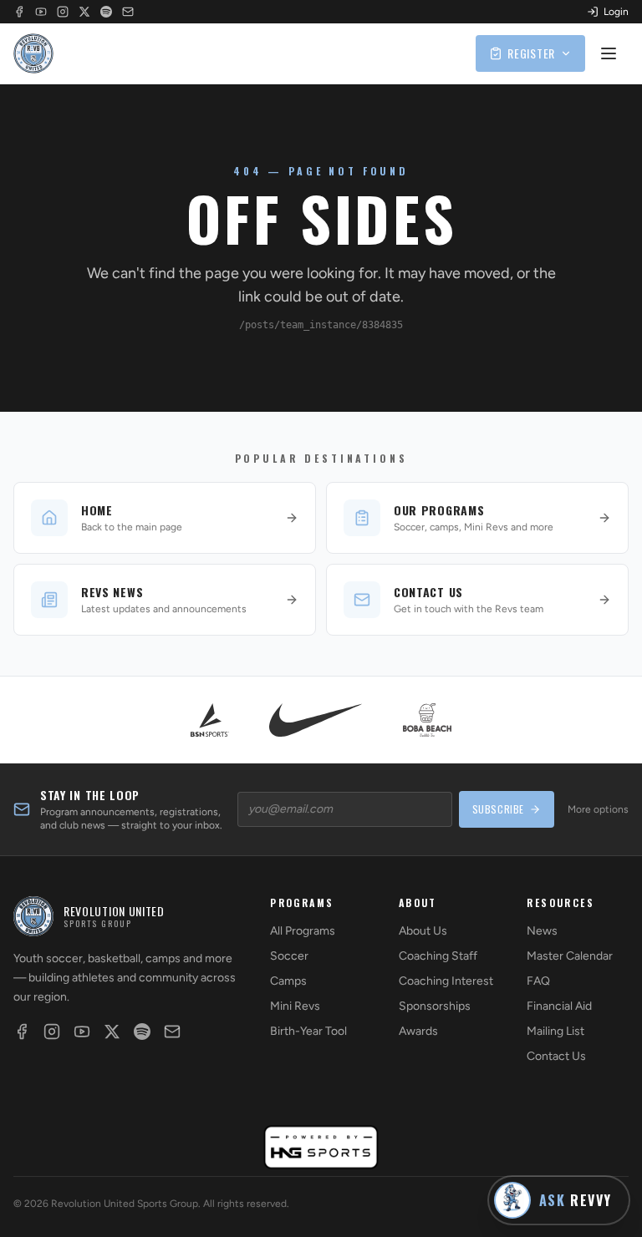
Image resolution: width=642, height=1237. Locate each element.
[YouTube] (41, 12)
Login (616, 12)
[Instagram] (63, 12)
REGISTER (531, 53)
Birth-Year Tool (308, 1031)
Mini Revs (295, 1006)
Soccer (289, 956)
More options (598, 809)
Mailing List (555, 1031)
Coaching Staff (438, 956)
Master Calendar (570, 956)
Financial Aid (559, 1006)
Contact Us (556, 1056)
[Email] (128, 12)
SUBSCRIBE (498, 809)
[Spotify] (106, 12)
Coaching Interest (446, 981)
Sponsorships (435, 1006)
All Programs (302, 931)
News (542, 931)
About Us (423, 931)
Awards (418, 1031)
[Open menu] (610, 53)
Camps (288, 981)
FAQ (538, 981)
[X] (84, 12)
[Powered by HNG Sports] (321, 1147)
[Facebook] (19, 12)
